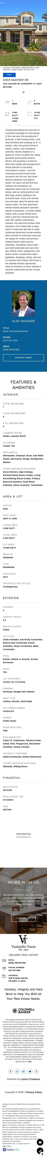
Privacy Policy (34, 1092)
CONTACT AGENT (23, 358)
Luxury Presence (30, 1079)
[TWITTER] (36, 1071)
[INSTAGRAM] (17, 1071)
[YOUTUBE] (30, 1071)
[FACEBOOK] (10, 1071)
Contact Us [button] (23, 918)
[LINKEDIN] (23, 1071)
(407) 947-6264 (10, 341)
